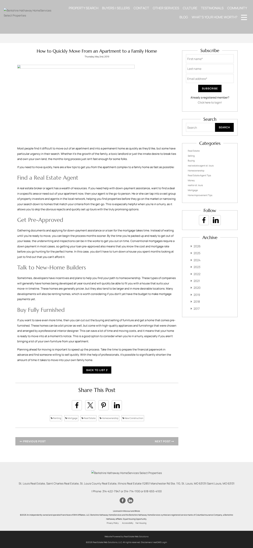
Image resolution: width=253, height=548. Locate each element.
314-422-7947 (111, 491)
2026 (197, 246)
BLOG (183, 17)
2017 (197, 309)
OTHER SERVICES (166, 8)
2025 (197, 253)
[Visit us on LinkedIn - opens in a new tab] (216, 220)
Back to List (96, 370)
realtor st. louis (195, 185)
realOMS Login (160, 542)
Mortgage (72, 418)
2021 (197, 281)
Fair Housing (141, 523)
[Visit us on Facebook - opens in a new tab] (204, 220)
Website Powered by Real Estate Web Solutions (126, 536)
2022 (197, 274)
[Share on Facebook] (77, 405)
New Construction (133, 418)
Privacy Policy (113, 523)
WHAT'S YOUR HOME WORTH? (214, 17)
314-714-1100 (132, 491)
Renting (57, 418)
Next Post (163, 441)
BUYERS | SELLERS (116, 8)
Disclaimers (146, 542)
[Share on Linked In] (117, 405)
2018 (197, 302)
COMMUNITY (237, 8)
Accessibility (127, 523)
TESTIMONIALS (212, 8)
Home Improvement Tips (200, 195)
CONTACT (141, 8)
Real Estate (89, 418)
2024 (197, 260)
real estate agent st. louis (201, 165)
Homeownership (109, 418)
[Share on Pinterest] (104, 405)
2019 (197, 295)
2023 (197, 267)
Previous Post (34, 441)
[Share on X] (90, 405)
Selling (191, 155)
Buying (191, 160)
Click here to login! (210, 102)
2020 (197, 288)
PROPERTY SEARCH (83, 8)
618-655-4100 (153, 491)
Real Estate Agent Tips (199, 175)
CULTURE (190, 8)
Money (191, 180)
